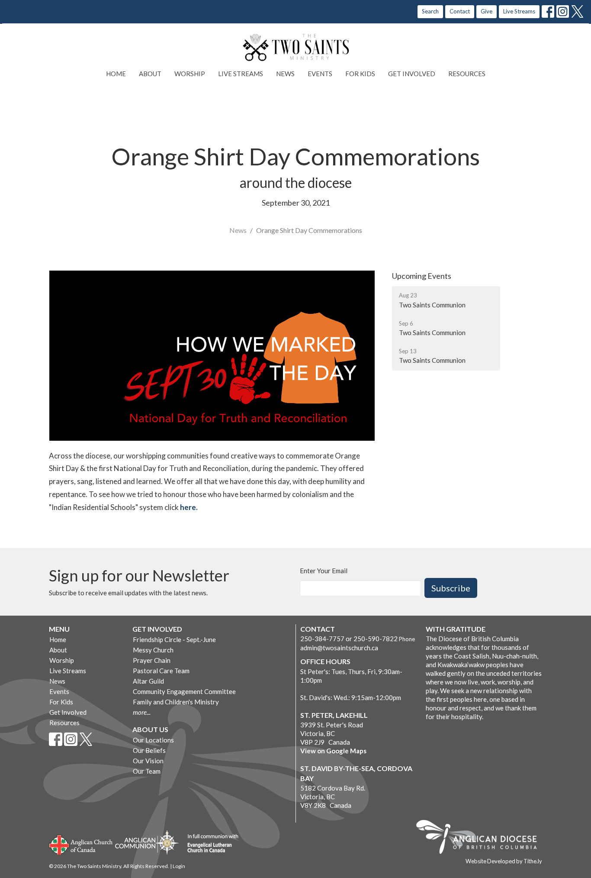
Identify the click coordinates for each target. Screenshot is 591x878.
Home (116, 73)
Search (430, 11)
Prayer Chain (151, 660)
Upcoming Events (421, 276)
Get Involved (411, 73)
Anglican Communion (147, 842)
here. (189, 507)
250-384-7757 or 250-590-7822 (349, 638)
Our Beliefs (149, 750)
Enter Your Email (323, 571)
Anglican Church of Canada (81, 844)
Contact (460, 11)
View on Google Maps (333, 751)
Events (320, 73)
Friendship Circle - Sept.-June (174, 639)
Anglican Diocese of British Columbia (480, 838)
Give (486, 11)
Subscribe (450, 588)
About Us (150, 729)
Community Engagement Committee (184, 691)
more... (142, 712)
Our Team (147, 771)
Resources (466, 73)
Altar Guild (148, 681)
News (285, 73)
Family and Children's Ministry (176, 702)
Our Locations (153, 740)
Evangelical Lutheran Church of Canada (209, 844)
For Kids (360, 73)
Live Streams (519, 11)
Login (179, 866)
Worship (189, 73)
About (150, 73)
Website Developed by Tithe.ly (504, 861)
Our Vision (148, 761)
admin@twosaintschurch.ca (339, 648)
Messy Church (153, 650)
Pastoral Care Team (161, 671)
